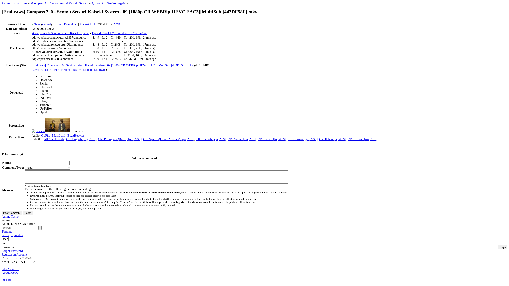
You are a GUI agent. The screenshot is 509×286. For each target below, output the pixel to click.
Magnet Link (88, 24)
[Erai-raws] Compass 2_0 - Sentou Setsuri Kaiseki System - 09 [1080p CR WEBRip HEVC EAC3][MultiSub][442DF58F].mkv (112, 65)
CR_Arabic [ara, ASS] (242, 139)
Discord (7, 279)
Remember (9, 247)
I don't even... (10, 269)
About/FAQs (10, 272)
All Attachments (54, 139)
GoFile (54, 69)
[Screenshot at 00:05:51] (57, 131)
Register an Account (14, 254)
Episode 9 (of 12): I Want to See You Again (119, 33)
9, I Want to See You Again (108, 3)
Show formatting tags (39, 185)
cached (46, 24)
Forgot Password (12, 251)
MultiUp (99, 69)
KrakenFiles (69, 69)
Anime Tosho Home (14, 3)
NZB (117, 24)
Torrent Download (65, 24)
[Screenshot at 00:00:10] (38, 131)
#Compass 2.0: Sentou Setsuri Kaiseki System (59, 3)
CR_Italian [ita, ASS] (332, 139)
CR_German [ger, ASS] (303, 139)
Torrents (7, 231)
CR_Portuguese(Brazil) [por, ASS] (120, 139)
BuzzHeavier (40, 69)
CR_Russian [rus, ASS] (362, 139)
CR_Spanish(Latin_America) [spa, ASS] (168, 139)
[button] (72, 131)
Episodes (17, 235)
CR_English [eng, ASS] (81, 139)
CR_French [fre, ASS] (272, 139)
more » (78, 131)
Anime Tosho (10, 216)
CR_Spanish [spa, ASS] (211, 139)
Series (5, 235)
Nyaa (36, 24)
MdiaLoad (85, 69)
